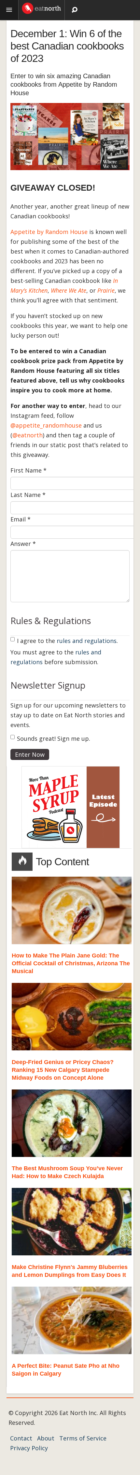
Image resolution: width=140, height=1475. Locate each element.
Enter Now (30, 754)
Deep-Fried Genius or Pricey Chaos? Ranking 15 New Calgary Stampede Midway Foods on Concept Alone (63, 1070)
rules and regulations (87, 641)
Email (20, 519)
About (45, 1438)
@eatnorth (27, 435)
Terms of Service (82, 1438)
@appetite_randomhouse (46, 425)
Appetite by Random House (49, 232)
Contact (21, 1438)
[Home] (41, 7)
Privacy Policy (29, 1448)
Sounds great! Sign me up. (53, 738)
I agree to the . (67, 641)
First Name (28, 470)
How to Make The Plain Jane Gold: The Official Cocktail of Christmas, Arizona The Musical (71, 963)
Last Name (28, 495)
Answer (23, 544)
